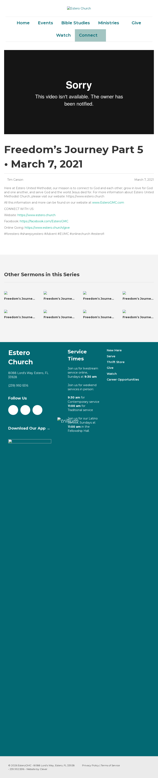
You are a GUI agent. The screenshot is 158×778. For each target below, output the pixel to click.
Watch (63, 35)
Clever (43, 769)
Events (45, 22)
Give (136, 22)
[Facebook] (13, 410)
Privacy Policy (90, 765)
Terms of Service (110, 765)
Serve (111, 356)
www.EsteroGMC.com (108, 202)
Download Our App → (29, 428)
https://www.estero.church (36, 215)
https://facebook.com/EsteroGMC (44, 221)
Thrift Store (115, 362)
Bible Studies (75, 22)
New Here (114, 350)
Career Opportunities (123, 379)
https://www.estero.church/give (47, 227)
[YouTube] (25, 410)
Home (23, 22)
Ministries (108, 22)
